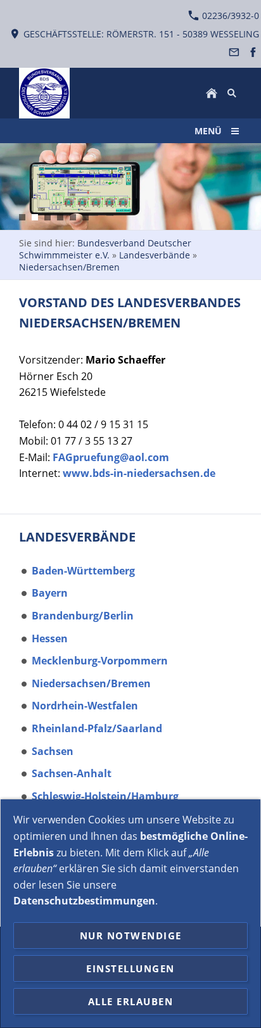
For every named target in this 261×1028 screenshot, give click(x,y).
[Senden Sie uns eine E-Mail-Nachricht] (234, 52)
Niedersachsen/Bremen (69, 267)
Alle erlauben (131, 1001)
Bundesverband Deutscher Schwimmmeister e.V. (105, 249)
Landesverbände (154, 255)
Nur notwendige (131, 935)
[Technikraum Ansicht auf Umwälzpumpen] (47, 217)
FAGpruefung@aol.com (111, 457)
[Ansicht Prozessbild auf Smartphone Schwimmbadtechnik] (35, 217)
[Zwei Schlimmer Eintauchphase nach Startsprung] (60, 217)
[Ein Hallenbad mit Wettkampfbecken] (85, 217)
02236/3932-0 (229, 16)
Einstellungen (130, 968)
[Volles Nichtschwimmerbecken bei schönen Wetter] (73, 217)
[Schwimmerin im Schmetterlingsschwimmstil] (22, 217)
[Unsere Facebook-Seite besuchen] (252, 52)
